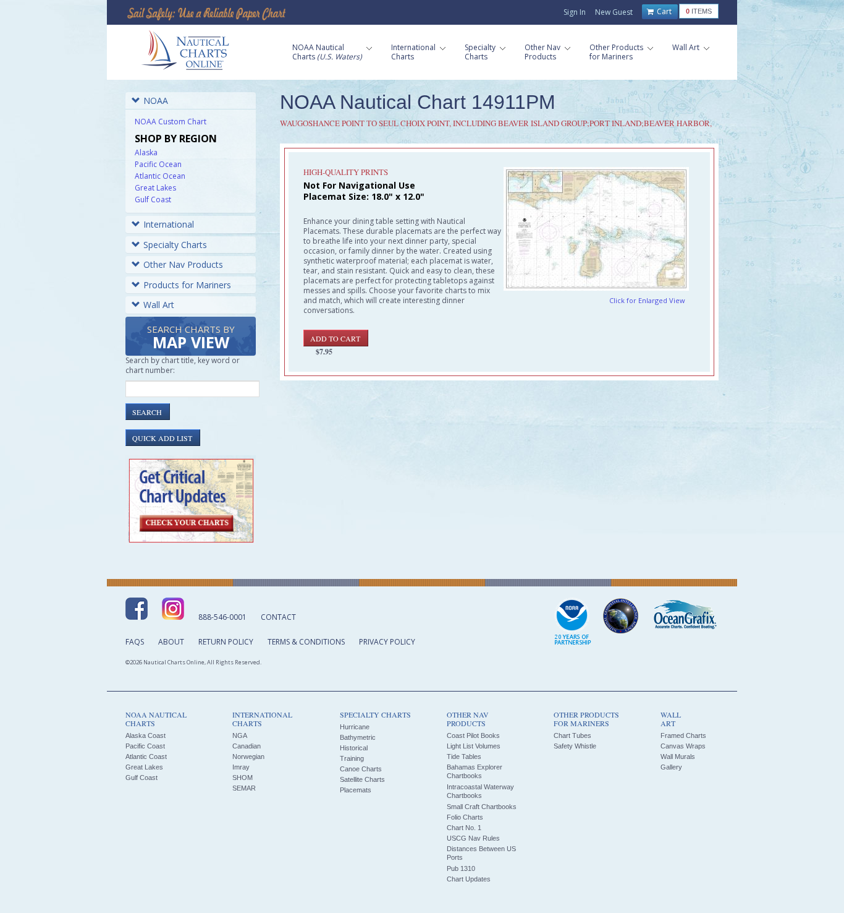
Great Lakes (155, 187)
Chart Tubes (572, 735)
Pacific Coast (145, 746)
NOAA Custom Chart (170, 121)
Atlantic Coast (146, 756)
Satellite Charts (362, 779)
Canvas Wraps (683, 746)
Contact (278, 617)
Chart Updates (469, 879)
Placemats (355, 790)
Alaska (146, 152)
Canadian (246, 746)
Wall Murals (677, 756)
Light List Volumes (473, 746)
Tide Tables (464, 756)
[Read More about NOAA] (572, 622)
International (168, 224)
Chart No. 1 (464, 827)
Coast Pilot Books (473, 735)
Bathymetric (358, 737)
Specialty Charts (175, 245)
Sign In (574, 12)
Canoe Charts (361, 769)
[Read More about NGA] (620, 616)
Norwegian (248, 756)
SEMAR (244, 788)
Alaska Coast (145, 735)
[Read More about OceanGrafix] (685, 616)
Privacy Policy (387, 642)
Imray (241, 767)
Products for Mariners (187, 285)
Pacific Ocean (158, 164)
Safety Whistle (575, 746)
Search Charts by (191, 338)
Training (352, 758)
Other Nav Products (183, 264)
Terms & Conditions (306, 642)
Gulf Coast (153, 199)
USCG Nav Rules (473, 838)
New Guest (614, 12)
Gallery (671, 767)
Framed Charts (683, 735)
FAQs (134, 642)
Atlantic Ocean (160, 176)
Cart (663, 11)
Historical (354, 748)
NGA (239, 735)
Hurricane (354, 727)
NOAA (155, 100)
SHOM (242, 777)
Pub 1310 (461, 868)
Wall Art (158, 305)
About (171, 642)
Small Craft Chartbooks (482, 806)
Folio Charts (465, 817)
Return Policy (225, 642)
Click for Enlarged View (647, 300)
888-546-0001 (222, 617)
